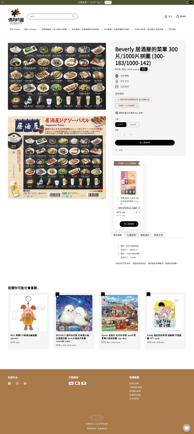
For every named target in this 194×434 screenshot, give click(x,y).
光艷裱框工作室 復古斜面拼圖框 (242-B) (130, 201)
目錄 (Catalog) (30, 29)
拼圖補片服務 (135, 391)
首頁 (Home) (15, 29)
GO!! (108, 2)
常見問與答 (134, 398)
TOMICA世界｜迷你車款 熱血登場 (148, 29)
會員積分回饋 (135, 395)
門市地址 (172, 29)
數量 (117, 130)
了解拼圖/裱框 (135, 387)
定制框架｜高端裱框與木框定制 (85, 29)
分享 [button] (121, 150)
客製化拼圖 (134, 383)
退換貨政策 (102, 428)
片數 (117, 119)
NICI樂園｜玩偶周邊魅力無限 (116, 29)
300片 (121, 124)
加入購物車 (145, 142)
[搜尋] (73, 16)
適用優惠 (119, 93)
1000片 (133, 124)
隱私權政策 (91, 428)
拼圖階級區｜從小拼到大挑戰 (54, 29)
